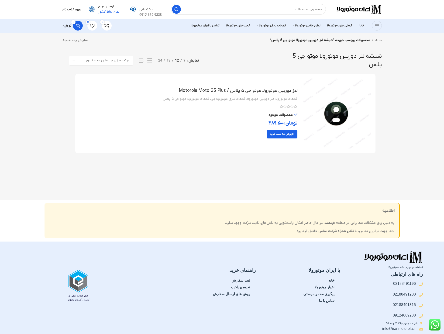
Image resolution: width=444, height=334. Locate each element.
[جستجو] (176, 9)
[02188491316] (421, 305)
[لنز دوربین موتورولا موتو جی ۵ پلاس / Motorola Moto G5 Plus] (336, 113)
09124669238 (404, 315)
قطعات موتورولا (286, 99)
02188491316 (404, 305)
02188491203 (404, 294)
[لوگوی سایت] (358, 9)
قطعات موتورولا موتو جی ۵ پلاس (186, 99)
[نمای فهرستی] (149, 60)
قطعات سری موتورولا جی (228, 99)
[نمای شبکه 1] (141, 60)
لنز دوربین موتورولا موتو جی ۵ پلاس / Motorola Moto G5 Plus (238, 91)
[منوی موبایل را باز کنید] (377, 25)
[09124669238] (421, 316)
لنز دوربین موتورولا (260, 99)
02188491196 (404, 284)
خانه (378, 40)
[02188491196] (421, 284)
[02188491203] (421, 295)
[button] (282, 134)
